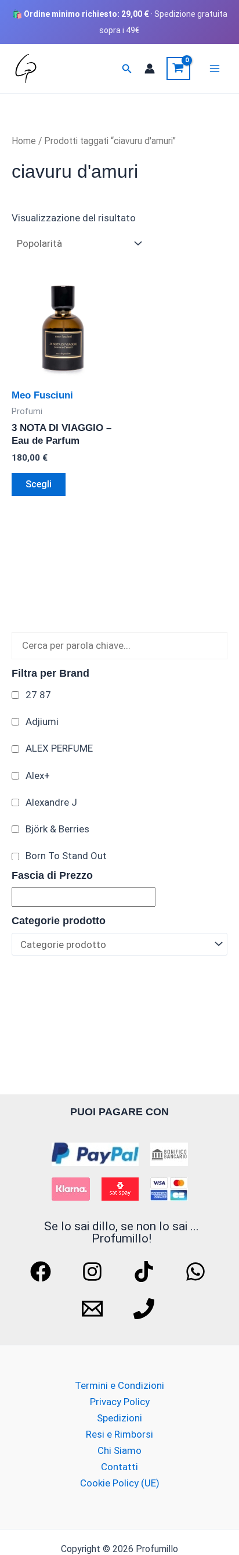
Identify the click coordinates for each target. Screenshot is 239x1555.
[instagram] (94, 1271)
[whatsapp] (197, 1271)
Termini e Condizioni (119, 1385)
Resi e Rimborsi (119, 1434)
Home (24, 140)
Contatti (119, 1467)
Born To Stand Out (66, 855)
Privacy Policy (120, 1401)
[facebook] (42, 1271)
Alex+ (38, 775)
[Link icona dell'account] (149, 68)
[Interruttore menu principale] (214, 68)
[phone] (145, 1308)
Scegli (39, 484)
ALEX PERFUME (59, 748)
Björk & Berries (57, 829)
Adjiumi (42, 721)
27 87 (38, 695)
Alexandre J (51, 802)
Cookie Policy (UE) (120, 1483)
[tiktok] (145, 1271)
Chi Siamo (119, 1450)
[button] (127, 69)
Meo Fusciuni (42, 395)
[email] (94, 1308)
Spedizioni (119, 1418)
